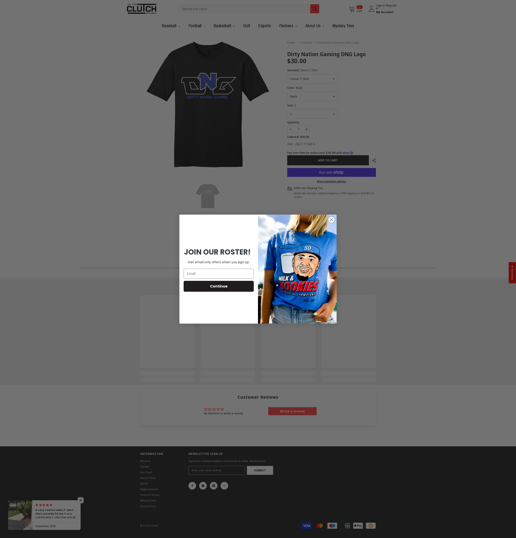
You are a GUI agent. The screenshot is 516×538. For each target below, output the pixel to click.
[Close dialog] (331, 219)
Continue (219, 286)
